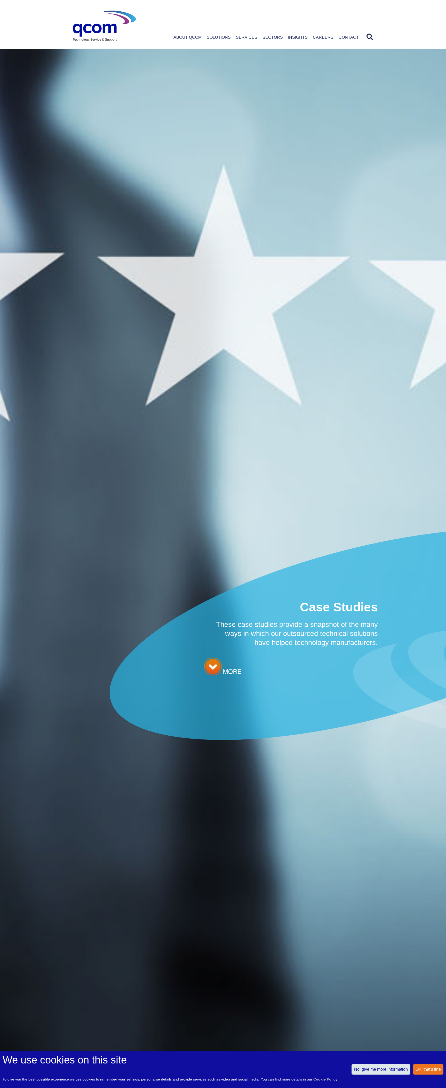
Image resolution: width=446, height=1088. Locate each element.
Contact (349, 37)
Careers (323, 37)
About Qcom (187, 37)
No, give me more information (381, 1069)
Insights (298, 37)
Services (246, 37)
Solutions (219, 37)
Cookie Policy (325, 1079)
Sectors (272, 37)
